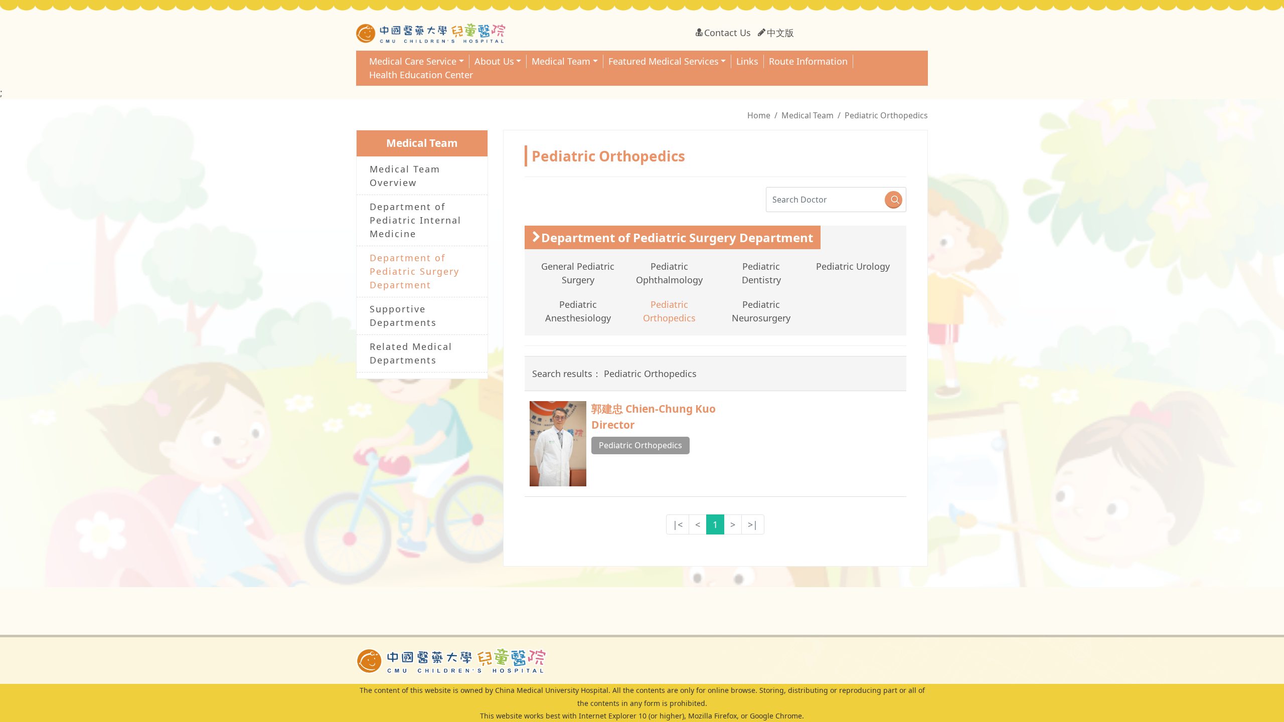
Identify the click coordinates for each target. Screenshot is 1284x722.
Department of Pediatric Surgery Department (414, 271)
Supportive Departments (403, 315)
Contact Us (727, 33)
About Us (494, 61)
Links (747, 61)
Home (758, 115)
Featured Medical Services (663, 61)
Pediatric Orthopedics (640, 445)
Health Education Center (421, 75)
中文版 (780, 33)
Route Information (808, 61)
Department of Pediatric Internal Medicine (415, 220)
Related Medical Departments (411, 353)
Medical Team (561, 61)
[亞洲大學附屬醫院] (451, 659)
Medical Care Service (412, 61)
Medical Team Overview (405, 176)
